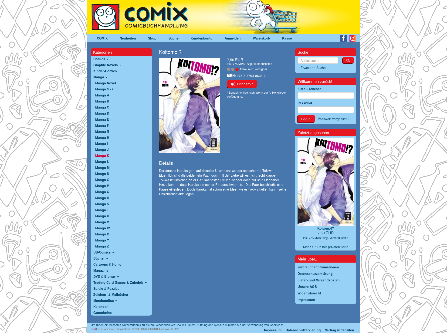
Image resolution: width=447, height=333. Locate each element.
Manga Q (102, 191)
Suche (174, 38)
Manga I (101, 143)
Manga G (102, 131)
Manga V (102, 222)
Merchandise (104, 300)
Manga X (102, 234)
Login (306, 119)
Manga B (102, 101)
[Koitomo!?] (189, 105)
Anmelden (233, 38)
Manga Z (102, 246)
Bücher (99, 258)
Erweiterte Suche (313, 67)
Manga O (102, 179)
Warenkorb (261, 38)
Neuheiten (128, 38)
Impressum (272, 330)
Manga (99, 77)
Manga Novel (105, 83)
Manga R (102, 197)
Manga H (102, 137)
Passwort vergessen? (333, 118)
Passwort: (305, 103)
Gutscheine (102, 312)
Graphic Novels (106, 65)
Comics (99, 58)
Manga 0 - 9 (104, 89)
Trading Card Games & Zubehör (118, 282)
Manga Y (102, 240)
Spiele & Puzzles (106, 288)
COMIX (102, 38)
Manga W (102, 228)
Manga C (102, 107)
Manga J (102, 149)
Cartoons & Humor (108, 264)
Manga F (102, 125)
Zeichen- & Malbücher (110, 294)
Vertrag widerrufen (339, 330)
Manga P (102, 185)
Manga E (102, 119)
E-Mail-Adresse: (310, 88)
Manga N (102, 173)
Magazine (100, 270)
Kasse (287, 38)
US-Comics (102, 252)
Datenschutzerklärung (303, 330)
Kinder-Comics (105, 71)
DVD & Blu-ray (105, 276)
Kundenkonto (202, 38)
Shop (152, 38)
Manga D (102, 113)
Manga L (102, 161)
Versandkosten (262, 64)
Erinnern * (244, 84)
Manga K (102, 155)
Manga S (102, 203)
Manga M (102, 167)
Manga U (102, 216)
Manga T (102, 210)
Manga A (102, 95)
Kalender (100, 306)
